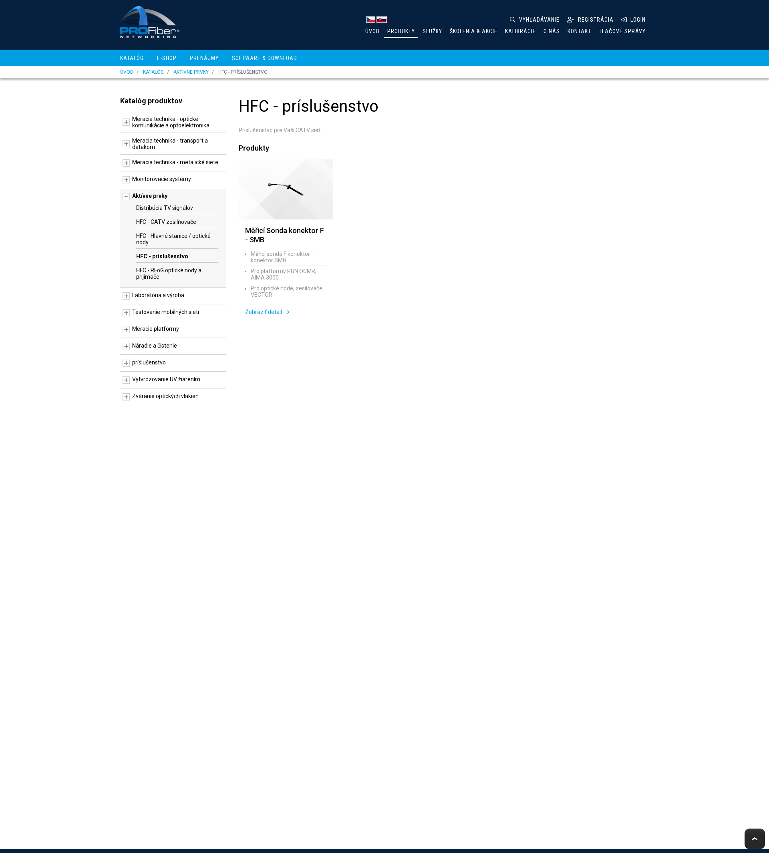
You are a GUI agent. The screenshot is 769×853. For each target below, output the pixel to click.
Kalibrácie (520, 31)
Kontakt (579, 31)
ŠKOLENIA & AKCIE (473, 31)
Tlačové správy (622, 31)
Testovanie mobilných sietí (165, 312)
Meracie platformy (155, 329)
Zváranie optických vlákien (165, 396)
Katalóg (132, 58)
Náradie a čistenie (154, 345)
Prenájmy (204, 58)
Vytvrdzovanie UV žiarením (166, 379)
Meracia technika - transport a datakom (170, 143)
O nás (552, 31)
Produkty (401, 31)
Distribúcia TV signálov (164, 208)
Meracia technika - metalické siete (175, 162)
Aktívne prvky (191, 72)
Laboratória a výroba (158, 295)
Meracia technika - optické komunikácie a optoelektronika (170, 122)
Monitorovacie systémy (161, 179)
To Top (755, 839)
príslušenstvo (149, 362)
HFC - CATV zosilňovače (166, 222)
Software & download (264, 58)
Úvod (372, 31)
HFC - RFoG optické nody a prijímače (168, 273)
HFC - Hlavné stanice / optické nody (173, 239)
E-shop (167, 58)
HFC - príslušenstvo (162, 256)
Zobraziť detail (264, 312)
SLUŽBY (432, 31)
